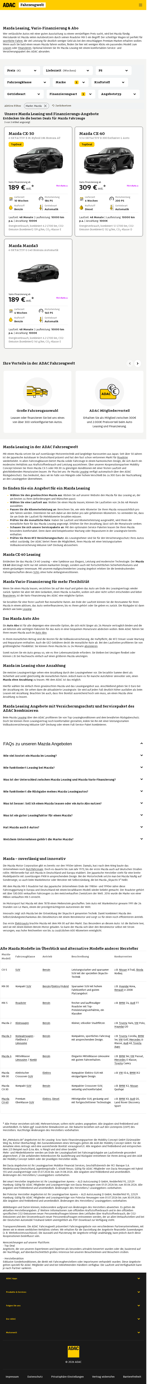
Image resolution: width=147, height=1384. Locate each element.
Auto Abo (41, 632)
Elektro (55, 986)
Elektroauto (22, 923)
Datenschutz (35, 1376)
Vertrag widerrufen (103, 1376)
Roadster (122, 457)
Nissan (123, 969)
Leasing (84, 471)
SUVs (36, 572)
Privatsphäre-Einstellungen (67, 1376)
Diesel (55, 1098)
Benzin (46, 969)
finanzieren (9, 595)
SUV (17, 969)
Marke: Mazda (34, 105)
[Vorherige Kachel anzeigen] (129, 363)
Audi (132, 1002)
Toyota (123, 1023)
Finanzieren (24, 48)
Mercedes (135, 1039)
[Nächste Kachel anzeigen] (137, 363)
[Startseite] (26, 5)
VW (136, 1023)
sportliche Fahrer (13, 40)
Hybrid (65, 986)
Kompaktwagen (24, 1036)
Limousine (21, 1043)
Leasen (7, 48)
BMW (122, 1002)
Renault (119, 989)
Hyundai (124, 986)
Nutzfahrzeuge (34, 869)
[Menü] (141, 5)
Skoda (139, 969)
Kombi (33, 1059)
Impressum (12, 1376)
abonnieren (91, 646)
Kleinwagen (22, 1023)
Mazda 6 (6, 1056)
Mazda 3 (6, 1036)
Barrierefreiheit (132, 1376)
